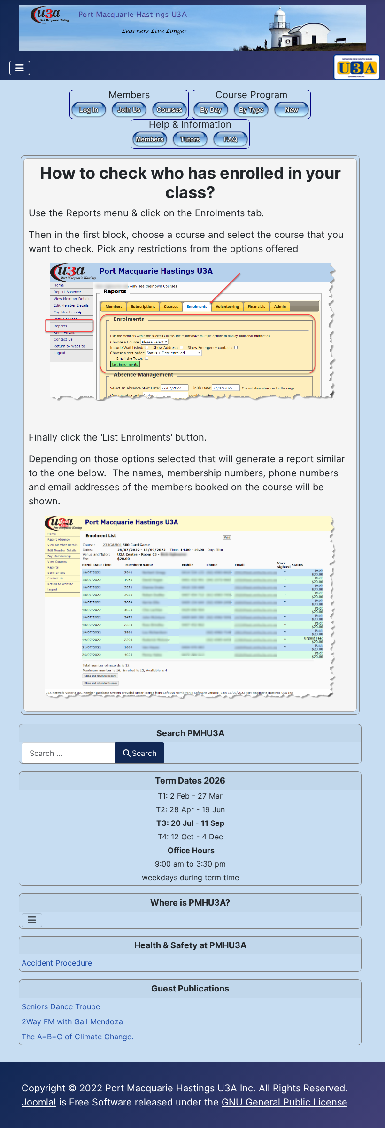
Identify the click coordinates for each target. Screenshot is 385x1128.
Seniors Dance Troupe (61, 1006)
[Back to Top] (366, 1108)
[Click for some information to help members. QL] (150, 138)
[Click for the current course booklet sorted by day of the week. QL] (211, 108)
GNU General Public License (284, 1102)
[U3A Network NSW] (356, 66)
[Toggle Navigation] (19, 68)
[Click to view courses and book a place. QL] (169, 108)
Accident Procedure (57, 963)
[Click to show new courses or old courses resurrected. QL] (291, 108)
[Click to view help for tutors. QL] (190, 138)
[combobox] (69, 752)
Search (144, 753)
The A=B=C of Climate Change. (77, 1036)
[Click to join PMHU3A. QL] (129, 108)
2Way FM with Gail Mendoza (72, 1021)
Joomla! (39, 1102)
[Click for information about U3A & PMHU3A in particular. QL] (230, 138)
